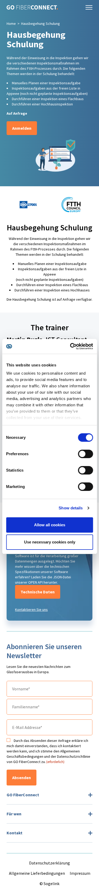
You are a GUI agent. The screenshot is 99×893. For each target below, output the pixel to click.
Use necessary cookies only (49, 542)
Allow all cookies (49, 525)
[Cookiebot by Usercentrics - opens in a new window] (70, 346)
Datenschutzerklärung (49, 863)
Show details (71, 508)
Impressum (80, 873)
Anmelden (21, 128)
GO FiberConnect (23, 794)
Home (11, 23)
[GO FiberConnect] (32, 7)
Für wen (14, 813)
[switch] (85, 454)
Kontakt (14, 832)
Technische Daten (38, 591)
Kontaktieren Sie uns (31, 609)
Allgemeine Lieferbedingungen (37, 873)
